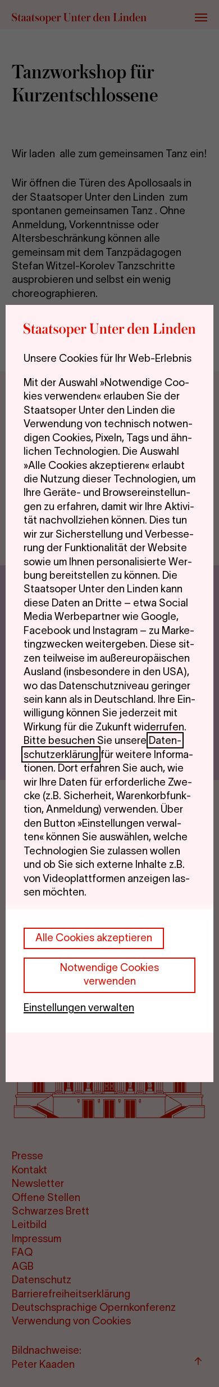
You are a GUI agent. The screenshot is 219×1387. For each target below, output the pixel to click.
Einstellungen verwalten (79, 1007)
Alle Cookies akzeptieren (93, 937)
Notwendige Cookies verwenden (109, 974)
